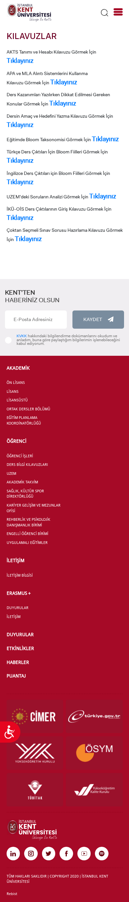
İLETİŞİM (15, 560)
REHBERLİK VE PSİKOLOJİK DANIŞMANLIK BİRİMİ (28, 522)
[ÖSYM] (94, 753)
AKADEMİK (18, 368)
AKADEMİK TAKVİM (22, 482)
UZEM (11, 473)
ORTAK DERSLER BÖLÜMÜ (28, 409)
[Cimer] (35, 716)
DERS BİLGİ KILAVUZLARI (27, 464)
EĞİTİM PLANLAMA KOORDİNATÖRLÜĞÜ (24, 420)
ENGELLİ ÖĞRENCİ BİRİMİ (27, 533)
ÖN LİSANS (16, 382)
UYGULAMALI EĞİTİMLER (27, 542)
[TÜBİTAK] (35, 789)
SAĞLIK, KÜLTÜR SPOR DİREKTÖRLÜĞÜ (25, 494)
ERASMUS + (19, 593)
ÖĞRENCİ (16, 441)
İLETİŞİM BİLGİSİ (20, 575)
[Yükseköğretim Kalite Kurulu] (94, 789)
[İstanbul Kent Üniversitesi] (29, 12)
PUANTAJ (16, 675)
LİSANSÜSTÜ (17, 400)
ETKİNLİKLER (20, 648)
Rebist (12, 893)
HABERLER (18, 662)
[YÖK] (35, 753)
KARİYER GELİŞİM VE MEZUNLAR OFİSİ (34, 508)
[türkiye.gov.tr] (94, 716)
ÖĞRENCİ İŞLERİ (20, 456)
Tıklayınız (20, 60)
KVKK (22, 336)
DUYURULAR (17, 607)
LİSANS (13, 391)
